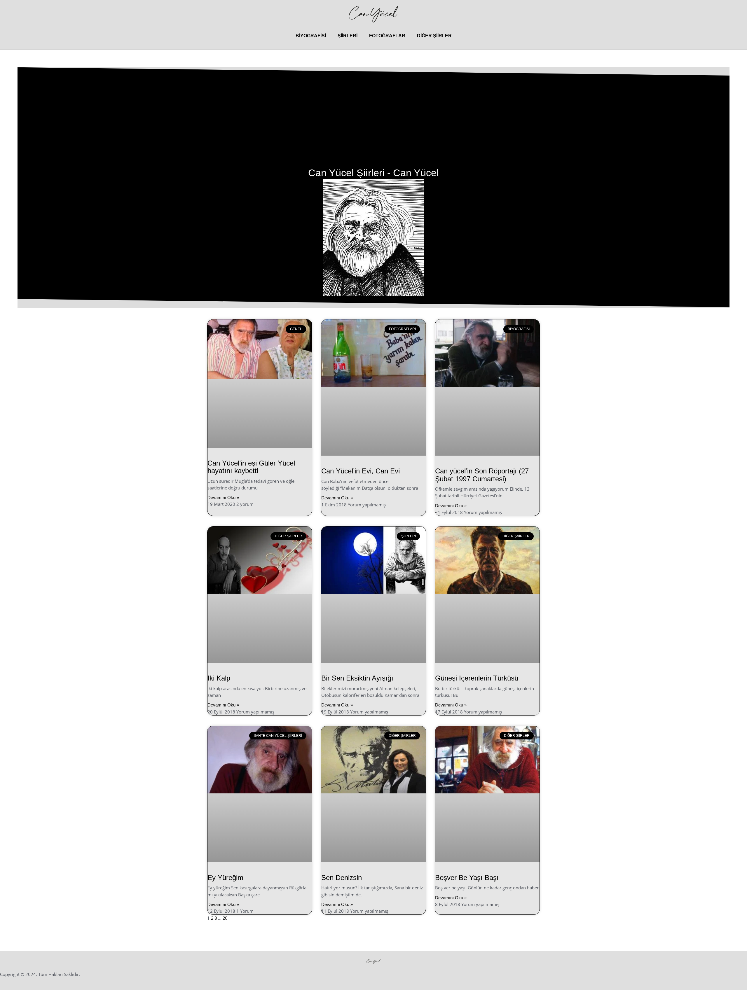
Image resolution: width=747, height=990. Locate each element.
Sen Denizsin (341, 877)
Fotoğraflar (387, 35)
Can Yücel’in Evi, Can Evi (360, 471)
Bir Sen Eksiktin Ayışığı (357, 678)
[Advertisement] (373, 122)
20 (225, 918)
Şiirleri (347, 35)
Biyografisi (311, 35)
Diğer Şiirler (434, 35)
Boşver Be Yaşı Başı (467, 877)
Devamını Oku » (223, 497)
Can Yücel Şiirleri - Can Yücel (373, 172)
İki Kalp (218, 678)
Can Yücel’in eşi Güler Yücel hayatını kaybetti (251, 467)
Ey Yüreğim (225, 877)
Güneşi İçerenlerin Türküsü (476, 678)
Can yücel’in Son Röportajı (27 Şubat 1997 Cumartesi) (482, 474)
